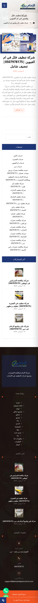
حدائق (18, 415)
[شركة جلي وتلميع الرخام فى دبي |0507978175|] (19, 318)
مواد (17, 430)
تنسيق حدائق (18, 412)
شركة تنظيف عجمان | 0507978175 (18, 215)
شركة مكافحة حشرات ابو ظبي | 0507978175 (18, 221)
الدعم (18, 424)
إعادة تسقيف (17, 406)
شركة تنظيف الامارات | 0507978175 (18, 191)
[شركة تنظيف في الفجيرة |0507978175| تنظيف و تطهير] (19, 295)
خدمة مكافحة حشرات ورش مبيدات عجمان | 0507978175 (18, 171)
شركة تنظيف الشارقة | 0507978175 (18, 198)
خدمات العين (18, 155)
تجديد (18, 403)
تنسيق (18, 418)
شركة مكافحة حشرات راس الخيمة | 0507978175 (18, 248)
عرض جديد (17, 433)
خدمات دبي (18, 166)
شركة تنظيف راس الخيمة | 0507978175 (18, 208)
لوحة (17, 409)
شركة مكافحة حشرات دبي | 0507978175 (18, 241)
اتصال (18, 444)
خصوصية (18, 427)
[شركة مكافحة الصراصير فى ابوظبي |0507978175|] (19, 272)
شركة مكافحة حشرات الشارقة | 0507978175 (18, 235)
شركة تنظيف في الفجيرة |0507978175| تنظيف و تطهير (19, 304)
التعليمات (18, 442)
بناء (18, 421)
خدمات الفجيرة (18, 159)
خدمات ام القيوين (18, 163)
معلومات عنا (18, 439)
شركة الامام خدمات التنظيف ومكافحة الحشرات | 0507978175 (18, 178)
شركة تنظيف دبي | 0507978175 (18, 203)
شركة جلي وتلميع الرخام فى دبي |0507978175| (19, 327)
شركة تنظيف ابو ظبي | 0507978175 (18, 185)
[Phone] (6, 591)
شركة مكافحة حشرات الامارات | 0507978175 (18, 228)
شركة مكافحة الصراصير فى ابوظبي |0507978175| (19, 281)
